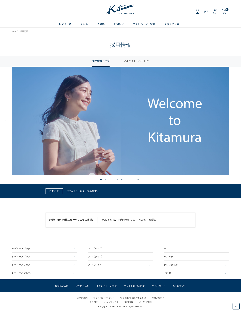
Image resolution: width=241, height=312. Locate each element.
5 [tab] (123, 180)
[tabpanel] (66, 121)
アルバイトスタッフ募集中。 (83, 191)
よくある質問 (145, 302)
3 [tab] (112, 180)
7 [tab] (133, 180)
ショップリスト (111, 302)
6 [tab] (128, 180)
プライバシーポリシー (104, 298)
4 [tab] (118, 180)
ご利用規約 (82, 298)
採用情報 (24, 31)
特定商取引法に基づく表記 (133, 298)
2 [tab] (107, 180)
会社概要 (94, 302)
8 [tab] (139, 180)
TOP (14, 31)
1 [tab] (102, 180)
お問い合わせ (158, 298)
